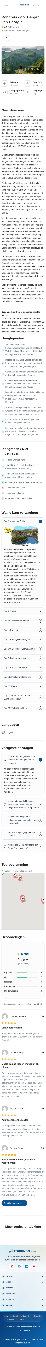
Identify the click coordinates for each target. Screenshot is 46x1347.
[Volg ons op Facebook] (19, 1266)
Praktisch (10, 1294)
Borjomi (37, 218)
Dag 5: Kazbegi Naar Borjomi (17, 639)
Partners (36, 1327)
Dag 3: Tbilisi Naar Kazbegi (16, 621)
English (14, 1316)
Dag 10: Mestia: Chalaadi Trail (17, 677)
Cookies (16, 1327)
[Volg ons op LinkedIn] (27, 1266)
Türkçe (20, 1319)
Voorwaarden (26, 1327)
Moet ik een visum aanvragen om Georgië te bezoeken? (23, 846)
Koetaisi (31, 235)
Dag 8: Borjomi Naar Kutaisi (16, 658)
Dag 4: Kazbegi (11, 630)
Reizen (9, 1282)
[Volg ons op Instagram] (12, 1266)
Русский (9, 1319)
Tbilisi (17, 183)
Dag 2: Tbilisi (10, 611)
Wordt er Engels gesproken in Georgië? (21, 834)
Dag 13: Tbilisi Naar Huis (15, 708)
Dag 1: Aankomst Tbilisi (14, 521)
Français (36, 1316)
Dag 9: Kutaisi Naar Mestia (16, 668)
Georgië (9, 1288)
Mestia (33, 256)
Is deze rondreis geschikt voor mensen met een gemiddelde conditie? (21, 759)
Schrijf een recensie (13, 1203)
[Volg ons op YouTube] (34, 1266)
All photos (35, 69)
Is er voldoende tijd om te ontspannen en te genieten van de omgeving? (23, 820)
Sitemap (27, 1330)
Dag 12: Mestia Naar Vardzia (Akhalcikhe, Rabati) (17, 697)
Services (10, 1299)
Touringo (10, 1276)
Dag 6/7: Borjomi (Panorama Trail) (19, 649)
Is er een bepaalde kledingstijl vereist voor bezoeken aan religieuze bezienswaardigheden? (23, 804)
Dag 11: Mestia (10, 686)
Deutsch (25, 1316)
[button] (33, 4)
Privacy (9, 1327)
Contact (10, 1305)
